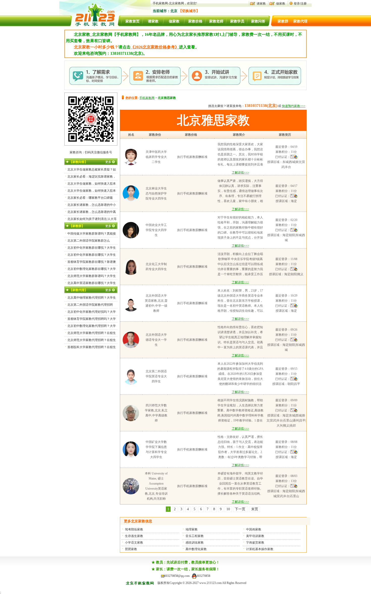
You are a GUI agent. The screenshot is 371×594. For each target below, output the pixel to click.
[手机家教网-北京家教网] (89, 26)
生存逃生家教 (134, 536)
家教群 (283, 21)
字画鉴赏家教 (255, 542)
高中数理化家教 (196, 549)
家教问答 (258, 21)
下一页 (240, 509)
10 (228, 509)
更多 (108, 162)
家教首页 (132, 21)
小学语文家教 (134, 542)
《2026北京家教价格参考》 (154, 47)
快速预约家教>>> (293, 106)
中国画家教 (253, 529)
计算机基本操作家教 (259, 549)
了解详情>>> (240, 172)
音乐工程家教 (195, 536)
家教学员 (237, 21)
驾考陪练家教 (134, 529)
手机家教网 (146, 98)
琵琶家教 (131, 549)
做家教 (280, 3)
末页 (254, 509)
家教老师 (216, 21)
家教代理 (300, 21)
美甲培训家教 (255, 536)
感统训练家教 (195, 542)
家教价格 (195, 21)
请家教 (261, 3)
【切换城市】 (189, 11)
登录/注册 (300, 3)
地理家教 (192, 529)
